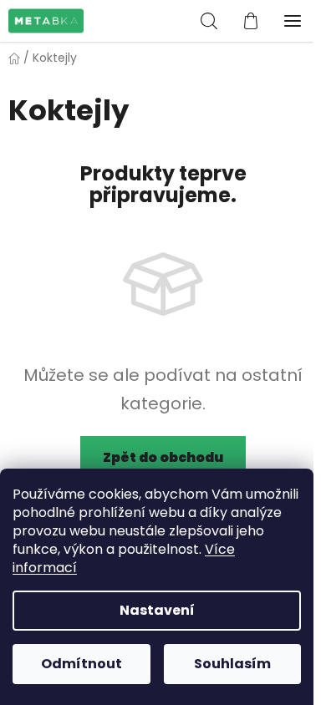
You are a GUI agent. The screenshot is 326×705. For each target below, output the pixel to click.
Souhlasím (232, 663)
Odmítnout (81, 663)
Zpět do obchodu (163, 457)
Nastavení (157, 610)
